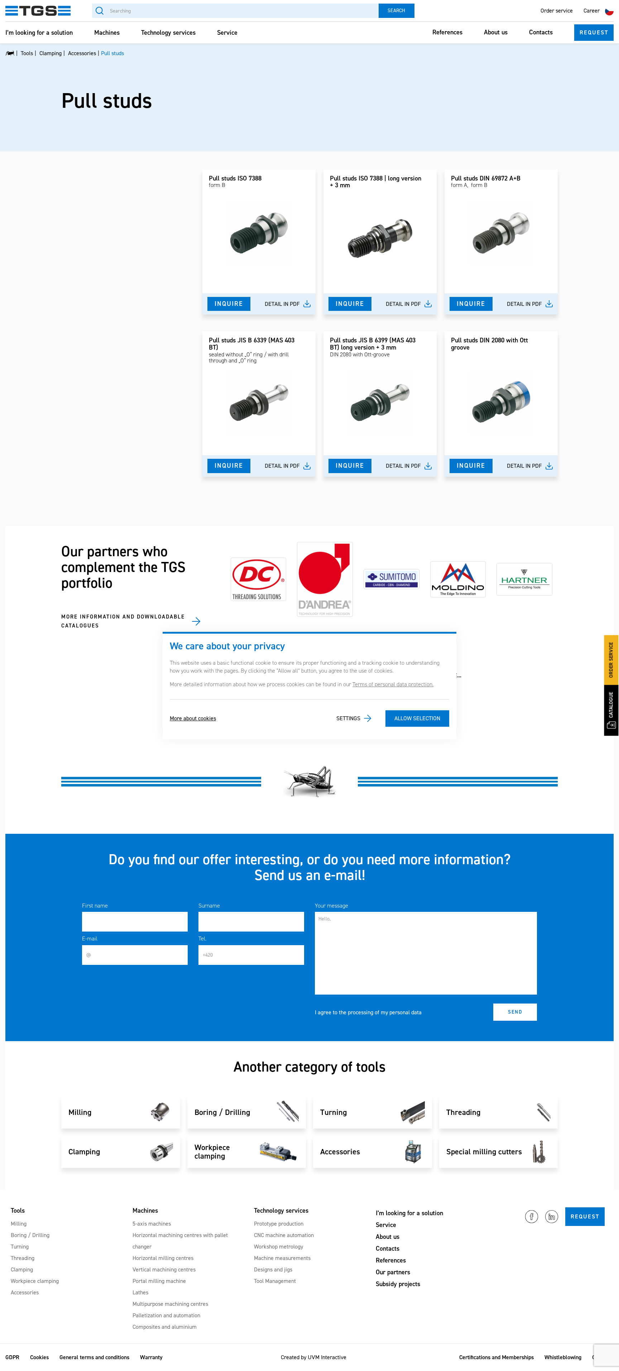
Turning (20, 1246)
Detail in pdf (282, 304)
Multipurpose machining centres (170, 1304)
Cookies (39, 1357)
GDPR (12, 1357)
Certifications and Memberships (496, 1357)
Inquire (229, 303)
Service (227, 32)
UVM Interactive (327, 1357)
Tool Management (275, 1281)
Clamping (22, 1269)
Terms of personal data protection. (392, 684)
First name (95, 905)
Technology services (168, 32)
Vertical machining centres (164, 1269)
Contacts (541, 32)
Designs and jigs (273, 1269)
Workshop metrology (278, 1246)
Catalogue (611, 705)
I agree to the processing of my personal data (368, 1012)
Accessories (25, 1292)
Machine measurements (282, 1258)
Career (592, 10)
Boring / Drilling (30, 1235)
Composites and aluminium (165, 1327)
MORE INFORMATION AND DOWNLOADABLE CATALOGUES (123, 621)
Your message (331, 905)
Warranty (151, 1357)
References (447, 32)
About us (496, 32)
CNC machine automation (284, 1235)
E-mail (89, 938)
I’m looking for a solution (39, 32)
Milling (19, 1223)
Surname (209, 905)
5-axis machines (152, 1223)
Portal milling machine (159, 1281)
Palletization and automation (166, 1315)
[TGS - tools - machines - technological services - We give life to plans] (9, 53)
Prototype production (278, 1223)
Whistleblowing (562, 1357)
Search (396, 10)
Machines (107, 32)
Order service (557, 10)
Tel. (202, 938)
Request (594, 32)
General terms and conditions (94, 1357)
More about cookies (193, 718)
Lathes (140, 1292)
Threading (22, 1258)
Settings (348, 718)
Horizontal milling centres (163, 1258)
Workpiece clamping (35, 1281)
